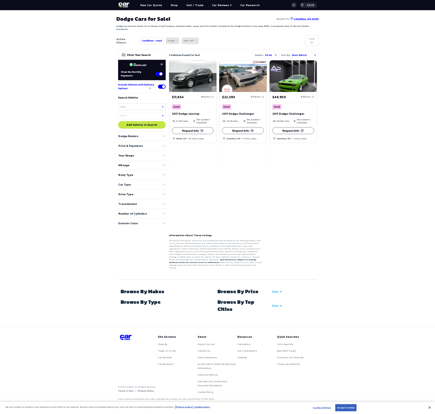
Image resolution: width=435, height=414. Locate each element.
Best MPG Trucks (286, 351)
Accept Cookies (346, 407)
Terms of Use (125, 390)
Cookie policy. (202, 407)
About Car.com (206, 344)
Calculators (244, 344)
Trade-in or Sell (167, 351)
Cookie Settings (322, 407)
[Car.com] (124, 5)
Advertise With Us (208, 375)
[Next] (264, 76)
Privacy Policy (146, 390)
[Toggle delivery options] (162, 87)
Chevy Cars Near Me (288, 364)
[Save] (211, 65)
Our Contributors (247, 351)
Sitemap (242, 357)
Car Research (165, 364)
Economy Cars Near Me (290, 357)
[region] (217, 408)
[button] (294, 5)
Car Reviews (165, 357)
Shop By (163, 344)
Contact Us (204, 351)
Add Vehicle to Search (141, 125)
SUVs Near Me (285, 344)
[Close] (429, 407)
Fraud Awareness (207, 357)
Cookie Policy (206, 392)
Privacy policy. (184, 407)
